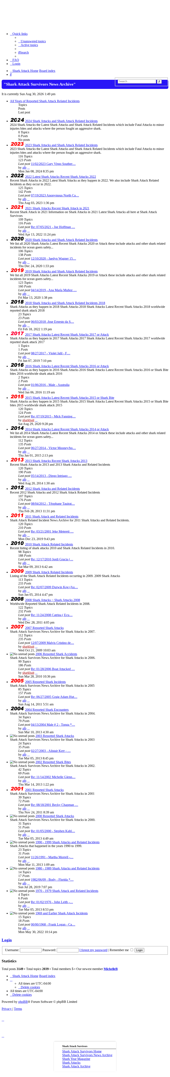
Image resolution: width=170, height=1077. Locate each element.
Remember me (120, 950)
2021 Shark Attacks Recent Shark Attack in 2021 (57, 208)
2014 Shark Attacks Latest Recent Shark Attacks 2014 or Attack (67, 429)
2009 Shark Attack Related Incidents (49, 572)
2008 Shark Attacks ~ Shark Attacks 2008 (52, 600)
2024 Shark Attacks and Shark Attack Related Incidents (61, 121)
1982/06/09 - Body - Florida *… (52, 879)
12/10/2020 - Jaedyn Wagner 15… (53, 258)
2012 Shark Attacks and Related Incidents (52, 488)
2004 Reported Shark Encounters (47, 709)
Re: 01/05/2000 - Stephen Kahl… (53, 831)
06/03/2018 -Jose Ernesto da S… (52, 321)
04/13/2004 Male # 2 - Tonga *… (53, 724)
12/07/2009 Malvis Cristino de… (52, 643)
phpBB (23, 1001)
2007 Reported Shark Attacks (44, 628)
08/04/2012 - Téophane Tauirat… (53, 503)
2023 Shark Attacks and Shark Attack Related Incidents (61, 145)
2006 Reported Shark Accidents (56, 654)
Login (7, 940)
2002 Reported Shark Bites (53, 762)
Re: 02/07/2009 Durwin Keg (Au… (54, 587)
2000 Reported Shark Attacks (54, 816)
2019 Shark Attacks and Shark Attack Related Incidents (61, 271)
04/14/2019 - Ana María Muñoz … (54, 290)
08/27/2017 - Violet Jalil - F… (50, 353)
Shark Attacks (71, 1062)
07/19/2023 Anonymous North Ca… (55, 195)
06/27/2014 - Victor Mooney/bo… (53, 448)
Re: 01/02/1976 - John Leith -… (52, 902)
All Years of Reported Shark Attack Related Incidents (45, 101)
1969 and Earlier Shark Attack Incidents (61, 913)
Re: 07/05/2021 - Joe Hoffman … (53, 227)
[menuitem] (32, 41)
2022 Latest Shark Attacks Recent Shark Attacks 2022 (60, 176)
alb (24, 167)
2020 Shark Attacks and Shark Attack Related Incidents (61, 240)
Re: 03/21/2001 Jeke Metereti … (52, 531)
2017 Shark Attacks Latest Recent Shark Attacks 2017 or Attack (67, 334)
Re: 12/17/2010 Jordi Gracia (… (52, 559)
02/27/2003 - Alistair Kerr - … (51, 751)
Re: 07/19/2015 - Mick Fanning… (53, 416)
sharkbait (28, 420)
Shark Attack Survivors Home (82, 1051)
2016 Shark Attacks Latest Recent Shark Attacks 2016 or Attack (67, 366)
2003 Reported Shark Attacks (54, 736)
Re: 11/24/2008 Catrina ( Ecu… (52, 615)
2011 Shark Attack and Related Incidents (51, 516)
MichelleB (111, 969)
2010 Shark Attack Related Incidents (49, 544)
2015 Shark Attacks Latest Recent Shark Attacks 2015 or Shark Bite (69, 397)
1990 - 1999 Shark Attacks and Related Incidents (67, 842)
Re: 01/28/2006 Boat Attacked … (53, 669)
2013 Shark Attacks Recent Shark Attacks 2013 (56, 461)
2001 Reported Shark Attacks (44, 790)
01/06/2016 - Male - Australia (50, 385)
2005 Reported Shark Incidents (45, 682)
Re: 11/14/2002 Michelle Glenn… (53, 777)
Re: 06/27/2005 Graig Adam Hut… (54, 697)
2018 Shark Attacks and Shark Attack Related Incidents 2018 (65, 303)
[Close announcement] (113, 82)
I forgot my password (93, 950)
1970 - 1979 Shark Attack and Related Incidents (66, 891)
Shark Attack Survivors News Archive (87, 1055)
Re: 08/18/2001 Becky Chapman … (54, 805)
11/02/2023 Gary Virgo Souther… (53, 164)
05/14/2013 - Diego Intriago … (51, 476)
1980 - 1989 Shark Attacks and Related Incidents (67, 868)
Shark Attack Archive (76, 1066)
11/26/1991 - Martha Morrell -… (52, 857)
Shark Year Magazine (76, 1059)
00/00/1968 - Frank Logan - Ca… (53, 924)
